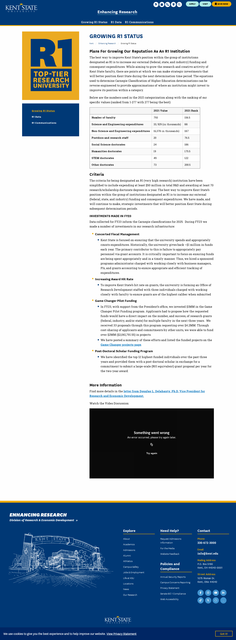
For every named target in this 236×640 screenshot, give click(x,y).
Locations (128, 583)
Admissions (129, 550)
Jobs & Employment (133, 572)
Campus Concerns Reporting (175, 582)
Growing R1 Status (43, 110)
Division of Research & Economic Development (42, 520)
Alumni (127, 555)
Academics (129, 544)
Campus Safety (131, 567)
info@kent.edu (207, 553)
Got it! (224, 633)
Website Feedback (169, 554)
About (126, 539)
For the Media (167, 548)
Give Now (222, 4)
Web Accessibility (169, 599)
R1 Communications (44, 122)
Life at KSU (128, 578)
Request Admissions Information (170, 540)
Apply (192, 4)
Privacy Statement (169, 588)
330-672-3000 (206, 543)
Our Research (130, 595)
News (126, 589)
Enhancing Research (117, 11)
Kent (91, 43)
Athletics (128, 561)
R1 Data (36, 116)
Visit (205, 4)
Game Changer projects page (121, 344)
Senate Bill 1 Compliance (173, 593)
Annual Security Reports (173, 577)
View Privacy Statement (121, 633)
